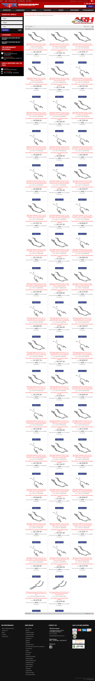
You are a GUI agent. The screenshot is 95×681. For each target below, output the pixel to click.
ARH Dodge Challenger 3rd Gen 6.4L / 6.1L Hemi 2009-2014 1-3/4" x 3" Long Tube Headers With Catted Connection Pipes (82, 319)
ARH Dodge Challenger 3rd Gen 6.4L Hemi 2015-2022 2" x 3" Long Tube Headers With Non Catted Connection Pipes (82, 559)
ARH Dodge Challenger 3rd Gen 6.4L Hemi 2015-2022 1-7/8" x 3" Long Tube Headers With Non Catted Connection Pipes (82, 525)
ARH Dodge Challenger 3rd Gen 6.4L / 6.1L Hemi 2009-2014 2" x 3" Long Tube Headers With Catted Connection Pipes (59, 422)
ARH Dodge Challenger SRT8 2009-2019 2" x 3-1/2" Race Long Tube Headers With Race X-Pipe (36, 593)
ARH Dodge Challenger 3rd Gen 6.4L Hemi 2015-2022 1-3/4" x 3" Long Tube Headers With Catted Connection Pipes (59, 456)
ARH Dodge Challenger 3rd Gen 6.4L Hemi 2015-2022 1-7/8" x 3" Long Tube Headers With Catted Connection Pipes (36, 525)
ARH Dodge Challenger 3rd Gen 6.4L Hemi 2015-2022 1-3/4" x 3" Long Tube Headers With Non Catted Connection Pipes (59, 490)
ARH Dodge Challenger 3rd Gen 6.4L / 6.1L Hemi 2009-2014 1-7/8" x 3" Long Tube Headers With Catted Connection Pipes (36, 388)
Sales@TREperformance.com (56, 635)
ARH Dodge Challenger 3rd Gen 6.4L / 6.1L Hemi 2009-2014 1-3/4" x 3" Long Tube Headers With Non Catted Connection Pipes (36, 353)
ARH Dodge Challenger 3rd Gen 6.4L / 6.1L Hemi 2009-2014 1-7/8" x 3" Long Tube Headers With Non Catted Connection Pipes (59, 388)
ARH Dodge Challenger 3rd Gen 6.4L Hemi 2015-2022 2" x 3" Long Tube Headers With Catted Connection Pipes (59, 559)
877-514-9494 (53, 633)
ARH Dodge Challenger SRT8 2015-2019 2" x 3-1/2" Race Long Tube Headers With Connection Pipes (59, 593)
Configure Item (36, 336)
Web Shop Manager (90, 679)
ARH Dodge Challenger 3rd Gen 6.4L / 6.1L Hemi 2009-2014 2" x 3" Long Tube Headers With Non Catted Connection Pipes (82, 422)
